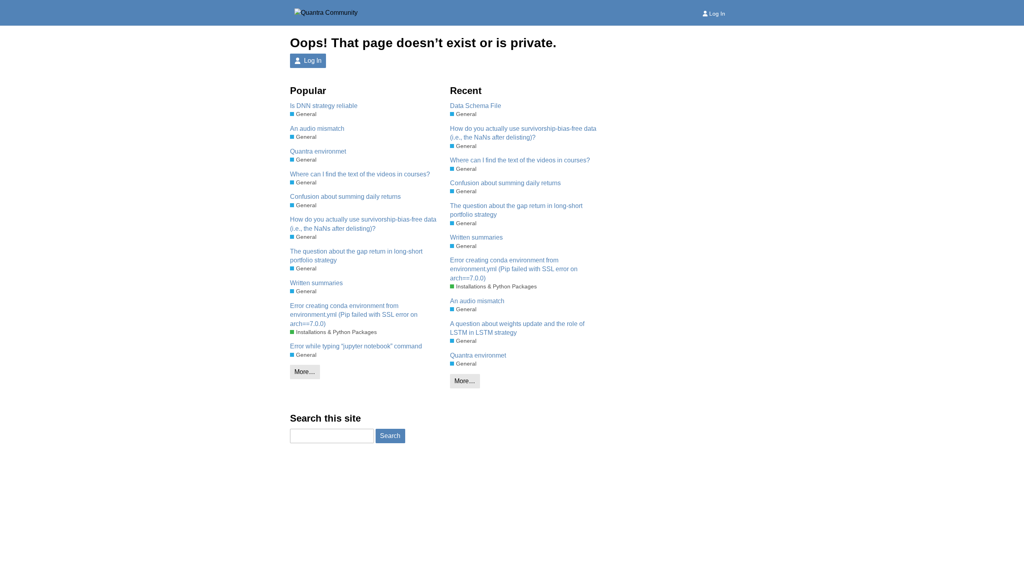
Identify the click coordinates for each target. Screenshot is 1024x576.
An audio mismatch (317, 128)
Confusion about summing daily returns (345, 196)
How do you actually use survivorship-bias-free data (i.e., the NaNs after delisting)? (363, 224)
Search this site (325, 418)
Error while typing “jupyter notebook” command (356, 346)
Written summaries (316, 283)
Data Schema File (475, 105)
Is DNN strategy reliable (324, 105)
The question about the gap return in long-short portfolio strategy (356, 256)
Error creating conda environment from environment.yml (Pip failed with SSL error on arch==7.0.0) (354, 314)
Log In (717, 13)
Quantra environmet (318, 151)
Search (390, 435)
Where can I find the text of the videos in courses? (360, 174)
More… (304, 371)
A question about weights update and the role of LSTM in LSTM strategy (517, 328)
